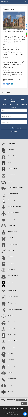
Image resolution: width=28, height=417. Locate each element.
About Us (4, 408)
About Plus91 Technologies (16, 408)
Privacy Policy (8, 410)
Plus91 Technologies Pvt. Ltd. (16, 413)
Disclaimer (17, 410)
